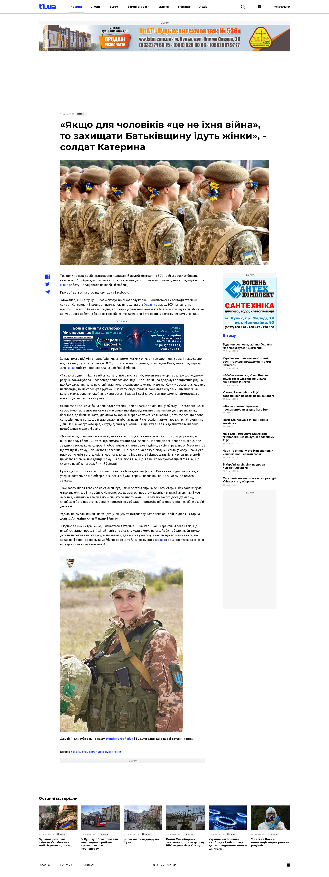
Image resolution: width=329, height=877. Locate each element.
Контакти (88, 865)
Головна (44, 865)
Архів (203, 6)
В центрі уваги (138, 6)
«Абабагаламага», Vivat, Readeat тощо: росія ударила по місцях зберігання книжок (246, 379)
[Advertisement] (164, 81)
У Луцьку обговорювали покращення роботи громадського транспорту (99, 844)
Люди (95, 6)
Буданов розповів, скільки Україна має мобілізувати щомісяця (247, 346)
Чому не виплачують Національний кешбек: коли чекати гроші (248, 452)
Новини (76, 6)
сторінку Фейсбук (119, 738)
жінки (64, 284)
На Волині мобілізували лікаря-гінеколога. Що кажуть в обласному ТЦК (248, 437)
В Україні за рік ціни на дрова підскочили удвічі (244, 466)
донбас (102, 751)
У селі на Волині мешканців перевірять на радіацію (270, 842)
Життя (164, 6)
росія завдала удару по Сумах (141, 841)
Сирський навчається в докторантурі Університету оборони (249, 480)
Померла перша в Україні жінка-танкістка (246, 421)
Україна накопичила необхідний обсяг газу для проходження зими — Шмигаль (248, 362)
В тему (229, 335)
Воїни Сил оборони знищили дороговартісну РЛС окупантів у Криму (185, 842)
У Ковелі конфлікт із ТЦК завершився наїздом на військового (249, 394)
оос (110, 751)
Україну (149, 304)
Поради (184, 6)
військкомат (89, 751)
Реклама (66, 865)
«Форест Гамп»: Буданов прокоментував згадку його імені (246, 408)
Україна (158, 539)
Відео (113, 6)
